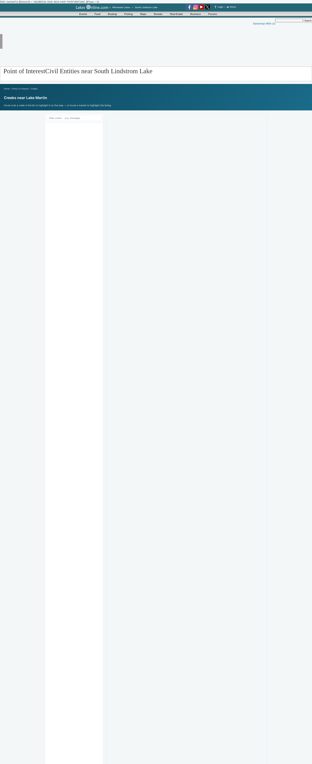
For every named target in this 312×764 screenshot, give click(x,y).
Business (195, 14)
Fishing (128, 14)
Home (233, 7)
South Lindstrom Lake (146, 7)
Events (83, 14)
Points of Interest (20, 89)
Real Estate (176, 14)
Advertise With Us (264, 23)
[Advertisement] (67, 41)
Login (220, 7)
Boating (112, 14)
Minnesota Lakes (121, 7)
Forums (212, 14)
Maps (143, 14)
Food (97, 14)
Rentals (158, 14)
